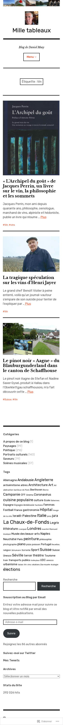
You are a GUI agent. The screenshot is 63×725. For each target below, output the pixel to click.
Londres (34, 528)
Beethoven (36, 489)
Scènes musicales (15, 463)
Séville (17, 555)
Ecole (47, 500)
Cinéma (29, 495)
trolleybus (35, 560)
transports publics (19, 560)
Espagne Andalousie (24, 505)
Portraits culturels (15, 454)
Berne (46, 490)
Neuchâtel (9, 539)
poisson (36, 544)
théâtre (38, 555)
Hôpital (46, 510)
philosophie (45, 539)
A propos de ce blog (16, 441)
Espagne (8, 504)
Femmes (49, 504)
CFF (23, 494)
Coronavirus (42, 494)
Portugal (46, 544)
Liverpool (23, 529)
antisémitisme (11, 485)
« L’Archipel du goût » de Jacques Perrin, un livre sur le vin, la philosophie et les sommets (29, 188)
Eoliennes (55, 500)
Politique (9, 450)
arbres (24, 485)
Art (50, 485)
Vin (6, 225)
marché (45, 529)
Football (8, 510)
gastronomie (31, 510)
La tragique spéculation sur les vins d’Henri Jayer (29, 280)
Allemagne (10, 480)
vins (13, 225)
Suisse (8, 399)
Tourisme (50, 555)
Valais (20, 565)
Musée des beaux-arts (25, 533)
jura (55, 516)
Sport (35, 550)
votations (36, 565)
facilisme (39, 505)
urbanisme (10, 564)
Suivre (11, 633)
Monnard (53, 529)
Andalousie (25, 480)
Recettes (55, 544)
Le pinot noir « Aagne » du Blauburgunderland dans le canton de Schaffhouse (31, 365)
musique (7, 534)
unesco (50, 560)
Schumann (16, 550)
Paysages (9, 446)
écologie (54, 565)
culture (38, 500)
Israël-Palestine (24, 516)
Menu (30, 56)
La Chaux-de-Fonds (26, 522)
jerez (49, 516)
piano (21, 544)
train (5, 560)
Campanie (11, 494)
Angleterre (43, 480)
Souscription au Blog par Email (24, 597)
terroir (28, 555)
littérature (10, 529)
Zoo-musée (45, 565)
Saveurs (8, 458)
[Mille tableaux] (31, 3)
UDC (43, 560)
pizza (28, 544)
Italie (41, 515)
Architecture (38, 485)
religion (7, 550)
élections (11, 569)
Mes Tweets (11, 660)
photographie (10, 544)
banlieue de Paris (21, 490)
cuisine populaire (18, 500)
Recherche (10, 579)
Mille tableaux (31, 30)
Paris (20, 539)
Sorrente (26, 550)
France (18, 510)
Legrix (54, 523)
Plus (43, 217)
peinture (31, 539)
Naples (45, 534)
